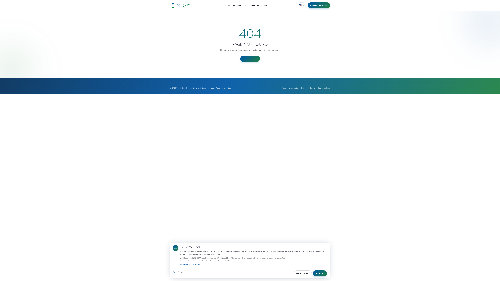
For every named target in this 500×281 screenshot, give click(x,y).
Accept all (320, 273)
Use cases (242, 5)
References (254, 5)
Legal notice (294, 88)
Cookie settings (324, 88)
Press (283, 88)
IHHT (223, 5)
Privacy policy (185, 265)
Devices (231, 5)
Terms (312, 88)
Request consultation (319, 5)
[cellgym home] (181, 5)
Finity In (230, 88)
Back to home (250, 59)
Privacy (304, 88)
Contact (265, 5)
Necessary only (302, 273)
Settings (179, 272)
